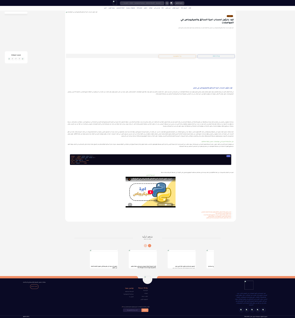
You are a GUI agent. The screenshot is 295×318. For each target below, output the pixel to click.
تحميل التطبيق (34, 286)
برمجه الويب (111, 8)
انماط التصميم (120, 8)
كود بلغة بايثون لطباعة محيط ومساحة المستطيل (218, 217)
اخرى (105, 8)
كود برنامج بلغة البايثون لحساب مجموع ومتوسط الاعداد (217, 215)
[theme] (172, 3)
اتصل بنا (126, 3)
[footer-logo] (249, 285)
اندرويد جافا (184, 8)
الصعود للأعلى (144, 299)
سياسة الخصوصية (140, 3)
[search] (167, 3)
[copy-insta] (9, 58)
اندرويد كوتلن (175, 8)
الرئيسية (158, 3)
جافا (163, 8)
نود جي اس (157, 8)
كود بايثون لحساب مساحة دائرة (223, 213)
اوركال (150, 8)
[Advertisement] (187, 69)
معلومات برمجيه (130, 8)
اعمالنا (131, 3)
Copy (228, 156)
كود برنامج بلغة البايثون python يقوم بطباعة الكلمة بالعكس (216, 212)
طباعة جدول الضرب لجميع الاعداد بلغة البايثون (219, 216)
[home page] (115, 4)
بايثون (145, 8)
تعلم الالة (139, 8)
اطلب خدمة (145, 296)
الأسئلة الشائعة (150, 3)
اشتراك (145, 310)
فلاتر (190, 8)
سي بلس (168, 8)
